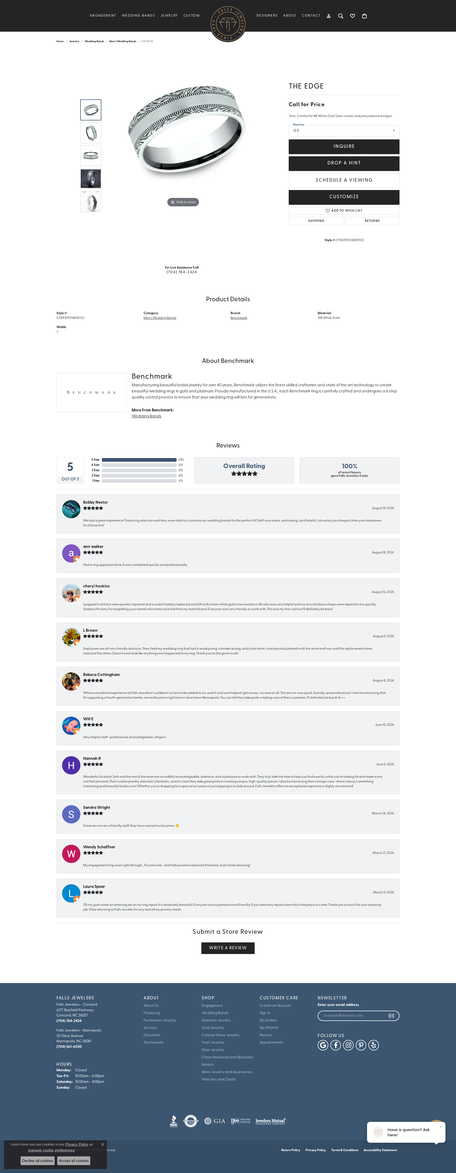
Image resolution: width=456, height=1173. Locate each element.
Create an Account (275, 1005)
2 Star (96, 475)
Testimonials (154, 1042)
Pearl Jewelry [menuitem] (213, 1042)
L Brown (90, 631)
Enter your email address (338, 1005)
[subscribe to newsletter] (391, 1016)
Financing (152, 1013)
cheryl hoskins (96, 586)
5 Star (95, 459)
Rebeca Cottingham (101, 675)
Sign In (265, 1013)
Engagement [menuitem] (212, 1005)
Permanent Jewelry (160, 1020)
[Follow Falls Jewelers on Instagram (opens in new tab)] (348, 1045)
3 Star (96, 470)
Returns (372, 221)
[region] (183, 155)
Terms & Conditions (344, 1150)
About (290, 15)
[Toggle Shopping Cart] (364, 16)
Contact (311, 15)
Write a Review (228, 948)
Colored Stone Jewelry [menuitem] (220, 1035)
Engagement (103, 15)
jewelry (74, 41)
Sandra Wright (96, 808)
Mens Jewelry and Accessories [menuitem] (227, 1072)
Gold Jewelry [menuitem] (213, 1028)
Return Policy (290, 1150)
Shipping (316, 221)
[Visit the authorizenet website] (191, 1121)
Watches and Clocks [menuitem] (219, 1079)
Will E (88, 719)
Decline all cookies (37, 1161)
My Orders (268, 1020)
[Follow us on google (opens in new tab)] (323, 1045)
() (181, 459)
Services (150, 1028)
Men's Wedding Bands (122, 41)
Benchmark (239, 318)
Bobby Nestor (95, 503)
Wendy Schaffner (99, 847)
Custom (191, 15)
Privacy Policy (316, 1150)
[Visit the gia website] (214, 1121)
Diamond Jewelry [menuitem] (216, 1020)
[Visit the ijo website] (240, 1121)
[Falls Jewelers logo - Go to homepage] (228, 23)
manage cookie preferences (51, 1150)
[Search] (341, 16)
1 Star (96, 481)
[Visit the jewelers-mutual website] (270, 1121)
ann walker (93, 547)
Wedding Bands (138, 15)
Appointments (271, 1042)
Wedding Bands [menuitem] (215, 1013)
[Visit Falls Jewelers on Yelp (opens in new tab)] (373, 1045)
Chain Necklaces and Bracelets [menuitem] (227, 1057)
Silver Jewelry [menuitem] (213, 1050)
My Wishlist (269, 1028)
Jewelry (169, 15)
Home (60, 41)
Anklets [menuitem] (208, 1065)
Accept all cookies (74, 1161)
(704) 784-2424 (182, 272)
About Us (151, 1005)
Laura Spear (94, 887)
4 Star (95, 465)
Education (152, 1035)
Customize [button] (344, 197)
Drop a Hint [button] (344, 163)
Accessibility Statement (380, 1150)
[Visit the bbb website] (173, 1121)
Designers (267, 15)
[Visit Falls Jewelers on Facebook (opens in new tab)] (335, 1045)
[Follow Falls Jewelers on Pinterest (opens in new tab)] (361, 1045)
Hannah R (92, 759)
